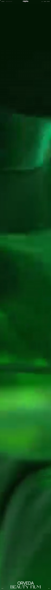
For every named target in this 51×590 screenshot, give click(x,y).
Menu (48, 1)
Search (45, 1)
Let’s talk (2, 1)
